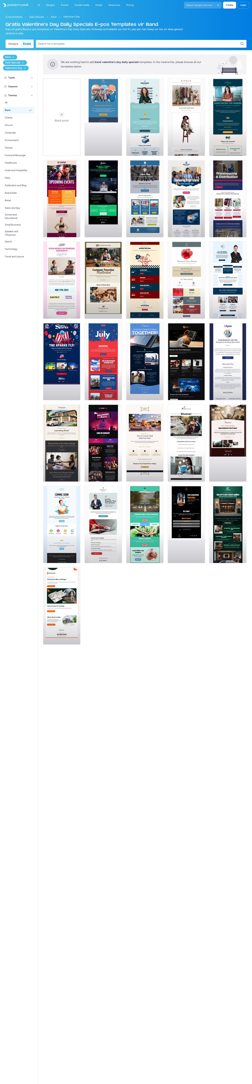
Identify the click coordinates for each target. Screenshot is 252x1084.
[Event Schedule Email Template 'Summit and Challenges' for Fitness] (61, 198)
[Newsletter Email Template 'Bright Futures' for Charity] (186, 198)
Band (53, 16)
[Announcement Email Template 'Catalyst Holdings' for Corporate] (228, 117)
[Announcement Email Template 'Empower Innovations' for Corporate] (145, 117)
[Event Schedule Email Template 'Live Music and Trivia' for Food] (145, 280)
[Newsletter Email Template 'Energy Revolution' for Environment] (145, 361)
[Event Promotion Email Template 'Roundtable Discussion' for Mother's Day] (61, 280)
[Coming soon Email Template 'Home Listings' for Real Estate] (61, 606)
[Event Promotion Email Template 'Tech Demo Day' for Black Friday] (103, 198)
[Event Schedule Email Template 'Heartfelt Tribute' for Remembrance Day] (186, 280)
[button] (32, 77)
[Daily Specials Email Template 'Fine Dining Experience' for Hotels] (145, 443)
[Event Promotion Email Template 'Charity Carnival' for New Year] (145, 524)
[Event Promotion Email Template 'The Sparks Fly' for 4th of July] (61, 361)
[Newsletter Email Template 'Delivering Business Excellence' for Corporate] (228, 280)
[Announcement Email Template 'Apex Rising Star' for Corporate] (228, 361)
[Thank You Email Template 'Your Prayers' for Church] (228, 443)
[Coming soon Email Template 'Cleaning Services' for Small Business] (61, 524)
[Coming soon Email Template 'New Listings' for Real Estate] (61, 443)
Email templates (13, 16)
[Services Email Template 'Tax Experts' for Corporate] (103, 524)
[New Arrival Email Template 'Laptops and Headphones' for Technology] (186, 361)
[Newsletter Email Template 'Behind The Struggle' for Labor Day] (145, 198)
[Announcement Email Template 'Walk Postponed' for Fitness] (103, 117)
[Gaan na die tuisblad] (14, 5)
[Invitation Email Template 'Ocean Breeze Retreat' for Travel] (186, 443)
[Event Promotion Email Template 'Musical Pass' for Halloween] (103, 443)
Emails (27, 43)
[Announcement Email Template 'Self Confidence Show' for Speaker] (186, 524)
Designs (13, 43)
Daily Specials (36, 16)
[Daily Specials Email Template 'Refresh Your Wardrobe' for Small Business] (186, 117)
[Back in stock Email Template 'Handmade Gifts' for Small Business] (103, 280)
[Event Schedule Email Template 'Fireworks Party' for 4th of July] (103, 361)
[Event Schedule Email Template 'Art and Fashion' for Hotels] (228, 524)
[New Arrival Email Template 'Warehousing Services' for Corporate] (228, 198)
